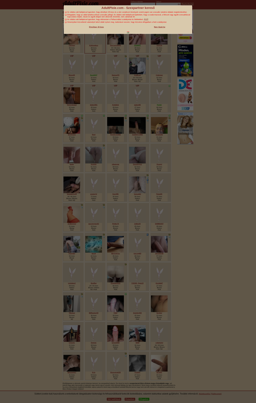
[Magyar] (128, 32)
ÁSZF (146, 19)
